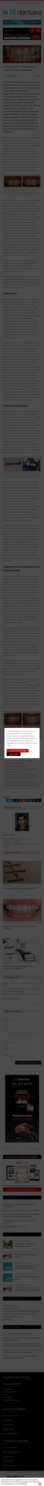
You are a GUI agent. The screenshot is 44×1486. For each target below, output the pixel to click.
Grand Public (13, 754)
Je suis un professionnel (17, 751)
